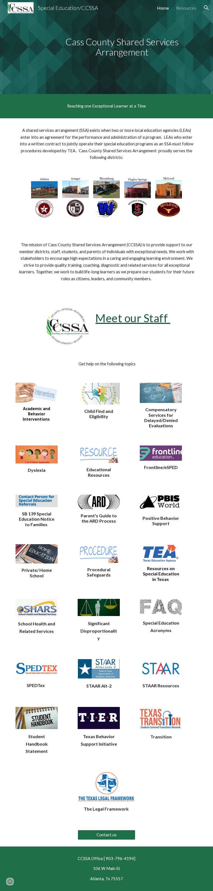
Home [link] (163, 8)
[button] (206, 7)
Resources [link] (186, 8)
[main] (122, 47)
